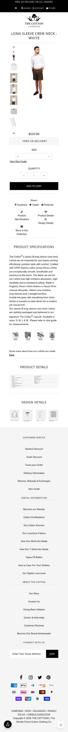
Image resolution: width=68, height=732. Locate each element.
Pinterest (48, 204)
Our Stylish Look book (34, 573)
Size (34, 150)
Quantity (34, 168)
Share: (34, 200)
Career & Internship (34, 617)
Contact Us (34, 601)
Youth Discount (34, 457)
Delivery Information (34, 473)
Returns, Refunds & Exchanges (34, 481)
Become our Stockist (34, 509)
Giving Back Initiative (34, 609)
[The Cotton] (34, 20)
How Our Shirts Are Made (34, 541)
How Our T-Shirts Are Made (34, 549)
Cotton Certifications (34, 517)
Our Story (34, 593)
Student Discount (34, 449)
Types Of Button (34, 557)
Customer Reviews (34, 625)
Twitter (35, 204)
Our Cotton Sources (34, 525)
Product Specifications (22, 217)
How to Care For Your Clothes (34, 565)
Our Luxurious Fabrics (34, 533)
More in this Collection (22, 232)
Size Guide (34, 489)
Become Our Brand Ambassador (34, 633)
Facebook (21, 204)
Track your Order (34, 465)
